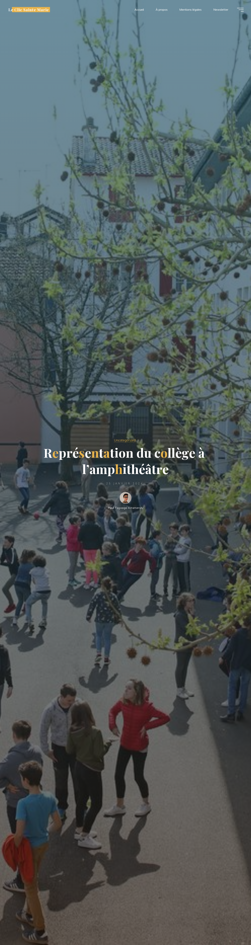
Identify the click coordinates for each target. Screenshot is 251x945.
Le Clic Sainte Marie (28, 9)
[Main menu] (240, 10)
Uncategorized (125, 440)
